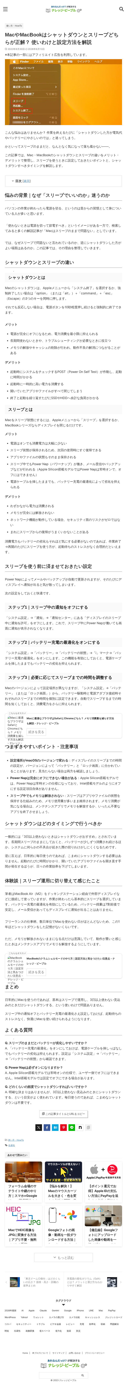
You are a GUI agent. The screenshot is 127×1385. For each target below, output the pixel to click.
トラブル (40, 1324)
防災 (78, 1331)
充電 (82, 1324)
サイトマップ (58, 1353)
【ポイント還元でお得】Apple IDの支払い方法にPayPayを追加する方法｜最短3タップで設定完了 (103, 1195)
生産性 (11, 1145)
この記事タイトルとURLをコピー (65, 1113)
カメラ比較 (74, 1317)
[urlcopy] (88, 1127)
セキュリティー (23, 1324)
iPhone (80, 1310)
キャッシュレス (92, 1317)
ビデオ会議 (55, 1324)
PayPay (111, 1310)
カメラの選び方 (56, 1317)
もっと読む (66, 1258)
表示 (27, 181)
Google (68, 1310)
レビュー (70, 1324)
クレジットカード (113, 1317)
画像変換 (30, 1331)
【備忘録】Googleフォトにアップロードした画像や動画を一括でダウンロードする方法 (103, 1239)
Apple (32, 1310)
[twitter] (38, 1127)
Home (25, 1353)
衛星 (69, 1331)
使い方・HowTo (16, 1140)
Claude (43, 1310)
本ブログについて (40, 1353)
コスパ (8, 1324)
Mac (101, 1310)
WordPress (10, 1317)
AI (22, 1310)
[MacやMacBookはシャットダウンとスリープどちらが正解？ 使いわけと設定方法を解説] (55, 1127)
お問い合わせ (75, 1353)
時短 (7, 1331)
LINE (91, 1310)
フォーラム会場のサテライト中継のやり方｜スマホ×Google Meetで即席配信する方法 (23, 1195)
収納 (103, 1324)
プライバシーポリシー (95, 1353)
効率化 (92, 1324)
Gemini (55, 1310)
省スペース (44, 1331)
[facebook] (47, 1127)
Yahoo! (24, 1317)
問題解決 (114, 1324)
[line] (71, 1127)
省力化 (58, 1331)
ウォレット (38, 1317)
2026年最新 (10, 1310)
